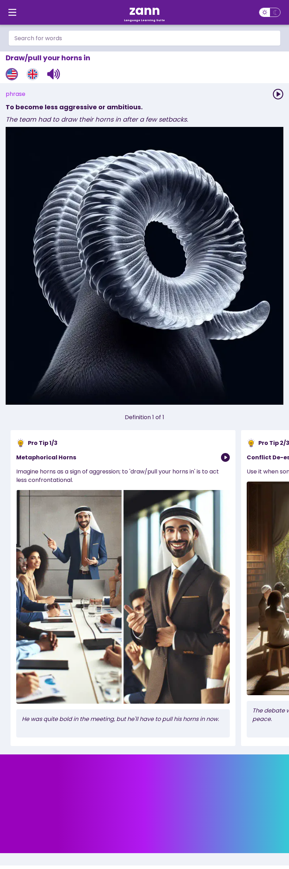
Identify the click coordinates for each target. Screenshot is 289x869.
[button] (53, 74)
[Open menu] (12, 12)
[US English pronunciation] (12, 74)
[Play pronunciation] (278, 94)
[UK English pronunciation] (32, 74)
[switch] (270, 12)
